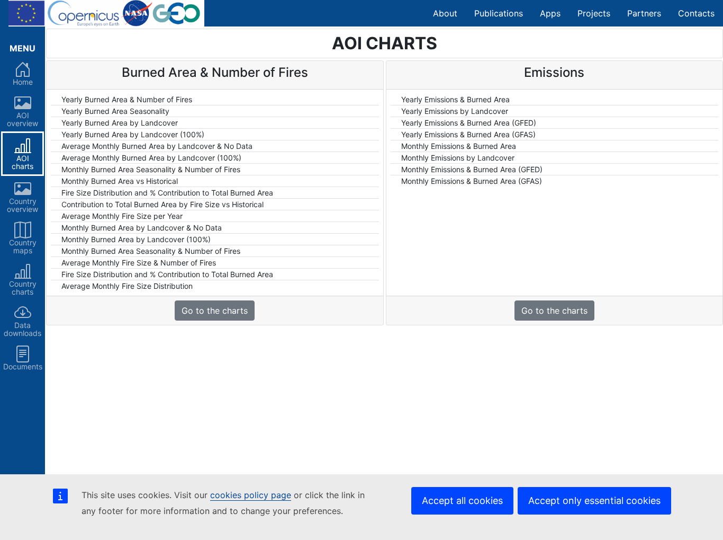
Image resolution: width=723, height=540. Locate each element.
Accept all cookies (462, 500)
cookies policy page (250, 495)
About (445, 13)
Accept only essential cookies (594, 500)
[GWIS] (106, 13)
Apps (550, 13)
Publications (498, 13)
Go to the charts (215, 310)
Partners (644, 13)
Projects (593, 13)
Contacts (696, 13)
